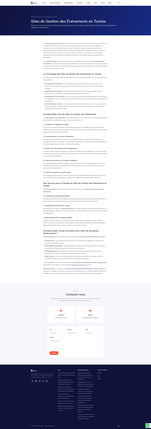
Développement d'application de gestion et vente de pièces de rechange (66, 408)
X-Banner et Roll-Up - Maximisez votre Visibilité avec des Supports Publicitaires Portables (86, 416)
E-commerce (79, 3)
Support (89, 3)
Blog (95, 3)
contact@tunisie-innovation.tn (90, 318)
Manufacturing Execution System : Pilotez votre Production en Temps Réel (66, 375)
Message (51, 337)
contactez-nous (101, 262)
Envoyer (54, 353)
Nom (50, 329)
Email (86, 329)
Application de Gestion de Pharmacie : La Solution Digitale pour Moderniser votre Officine (66, 389)
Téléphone (69, 329)
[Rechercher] (118, 2)
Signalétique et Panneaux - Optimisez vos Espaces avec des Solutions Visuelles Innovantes (86, 384)
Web (44, 3)
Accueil (33, 17)
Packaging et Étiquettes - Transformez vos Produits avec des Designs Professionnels (85, 391)
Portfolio (103, 3)
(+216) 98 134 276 (60, 318)
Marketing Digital (68, 3)
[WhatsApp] (147, 425)
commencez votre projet (78, 265)
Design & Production (54, 3)
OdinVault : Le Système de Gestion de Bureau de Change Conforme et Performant (65, 382)
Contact (110, 3)
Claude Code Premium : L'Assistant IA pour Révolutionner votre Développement (66, 396)
